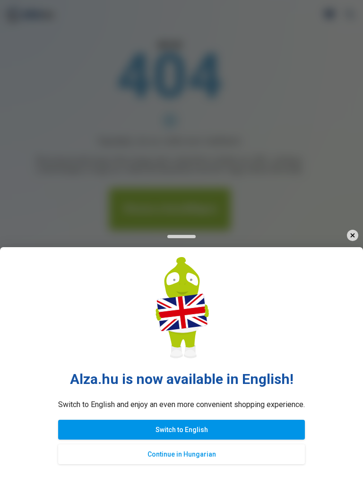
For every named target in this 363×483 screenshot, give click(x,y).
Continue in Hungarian (181, 454)
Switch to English (182, 429)
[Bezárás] (352, 236)
